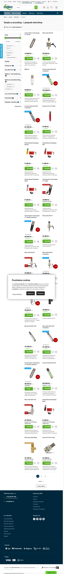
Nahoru (40, 481)
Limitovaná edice (11, 57)
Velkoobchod (36, 506)
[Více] (56, 13)
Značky (19, 1)
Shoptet (46, 567)
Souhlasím (41, 293)
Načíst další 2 (41, 486)
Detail (28, 388)
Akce (8, 48)
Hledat (36, 7)
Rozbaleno (10, 52)
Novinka (9, 50)
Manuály (6, 531)
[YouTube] (43, 519)
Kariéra (35, 499)
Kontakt (10, 1)
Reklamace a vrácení (36, 1)
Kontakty (35, 496)
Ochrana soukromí (8, 523)
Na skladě (10, 45)
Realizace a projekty (38, 501)
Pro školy (35, 504)
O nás (5, 1)
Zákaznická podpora (9, 528)
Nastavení (17, 294)
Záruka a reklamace (9, 526)
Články (14, 1)
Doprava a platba (46, 1)
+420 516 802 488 (27, 3)
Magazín (6, 536)
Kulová (9, 89)
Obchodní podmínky (9, 521)
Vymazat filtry (18, 106)
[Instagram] (40, 519)
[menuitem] (7, 13)
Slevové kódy (7, 533)
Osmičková (10, 86)
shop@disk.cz (40, 3)
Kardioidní (10, 84)
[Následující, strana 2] (41, 476)
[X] (37, 519)
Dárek (9, 55)
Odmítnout (31, 293)
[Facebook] (34, 519)
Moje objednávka (26, 1)
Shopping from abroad (39, 509)
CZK (49, 1)
